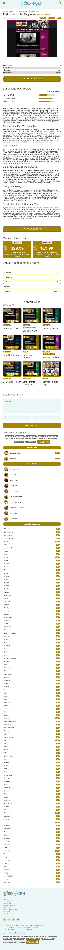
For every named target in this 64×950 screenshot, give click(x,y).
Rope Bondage (8, 803)
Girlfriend (7, 680)
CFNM (6, 598)
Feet (25, 351)
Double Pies (13, 518)
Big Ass (6, 563)
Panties (6, 762)
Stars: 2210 (19, 436)
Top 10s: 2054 (31, 436)
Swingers (7, 844)
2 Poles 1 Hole (14, 469)
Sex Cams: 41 (30, 441)
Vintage (6, 873)
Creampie (7, 611)
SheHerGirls (13, 513)
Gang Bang (7, 674)
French (6, 671)
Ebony (6, 639)
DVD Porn (7, 636)
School (6, 810)
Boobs (6, 579)
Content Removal (8, 913)
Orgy (5, 759)
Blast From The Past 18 (17, 507)
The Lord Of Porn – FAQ (10, 909)
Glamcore (7, 683)
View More (8, 305)
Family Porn (7, 652)
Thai (5, 857)
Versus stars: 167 (50, 438)
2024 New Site (8, 532)
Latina (6, 715)
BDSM (6, 557)
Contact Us (6, 901)
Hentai (6, 696)
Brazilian (7, 582)
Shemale (7, 813)
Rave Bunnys (14, 491)
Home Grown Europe (16, 502)
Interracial (7, 702)
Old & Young (8, 756)
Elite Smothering (15, 453)
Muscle (6, 750)
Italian (6, 705)
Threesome (7, 860)
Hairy (5, 690)
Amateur (6, 541)
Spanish (6, 825)
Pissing (6, 778)
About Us (5, 899)
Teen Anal (7, 854)
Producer (7, 791)
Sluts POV (13, 458)
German (6, 677)
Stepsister (7, 838)
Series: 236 (10, 438)
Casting (6, 592)
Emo (5, 642)
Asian (6, 551)
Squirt (6, 835)
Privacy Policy (7, 907)
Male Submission (29, 327)
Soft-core (7, 819)
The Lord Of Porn (8, 11)
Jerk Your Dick (10, 328)
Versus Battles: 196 (36, 438)
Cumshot (7, 620)
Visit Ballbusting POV (32, 79)
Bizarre (6, 573)
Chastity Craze (50, 328)
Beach (6, 560)
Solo (5, 822)
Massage (7, 731)
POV (58, 18)
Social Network (8, 816)
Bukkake (6, 585)
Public (6, 794)
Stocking (6, 841)
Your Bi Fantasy (11, 355)
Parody (6, 765)
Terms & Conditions (9, 905)
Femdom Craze (42, 15)
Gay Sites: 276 (52, 436)
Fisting (6, 664)
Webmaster (6, 911)
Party (5, 768)
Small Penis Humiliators (29, 383)
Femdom (24, 11)
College (6, 604)
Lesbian (6, 718)
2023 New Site (8, 529)
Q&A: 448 (42, 436)
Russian (6, 806)
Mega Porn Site (8, 737)
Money (6, 746)
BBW (5, 554)
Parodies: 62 (19, 441)
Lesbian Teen (8, 724)
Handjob (6, 325)
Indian (6, 699)
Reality (6, 797)
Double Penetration (10, 633)
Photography (8, 775)
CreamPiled (13, 475)
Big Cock (7, 567)
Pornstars (7, 781)
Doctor (6, 630)
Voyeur (6, 879)
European (7, 645)
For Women (7, 668)
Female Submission (10, 658)
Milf (5, 740)
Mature (6, 734)
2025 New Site (8, 535)
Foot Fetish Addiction (28, 356)
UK (5, 866)
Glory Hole (7, 686)
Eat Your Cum (30, 331)
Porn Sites (18, 11)
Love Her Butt (14, 486)
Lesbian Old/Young (10, 721)
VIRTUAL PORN (9, 876)
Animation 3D (8, 548)
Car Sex (6, 589)
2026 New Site (8, 538)
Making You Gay (50, 357)
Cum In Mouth (8, 617)
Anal (5, 544)
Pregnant (7, 787)
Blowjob (6, 576)
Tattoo (6, 847)
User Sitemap (7, 903)
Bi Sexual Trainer (12, 382)
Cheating (7, 601)
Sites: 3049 (9, 436)
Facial (6, 649)
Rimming (7, 800)
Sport (5, 832)
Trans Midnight (14, 480)
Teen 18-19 (7, 851)
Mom (5, 743)
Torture (6, 863)
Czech (6, 623)
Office (6, 753)
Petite (6, 772)
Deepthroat (7, 626)
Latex (6, 712)
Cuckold (6, 614)
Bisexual (6, 351)
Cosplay (6, 608)
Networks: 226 (21, 438)
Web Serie (7, 882)
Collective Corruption (16, 496)
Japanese (7, 709)
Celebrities (7, 595)
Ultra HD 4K (7, 869)
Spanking (7, 828)
